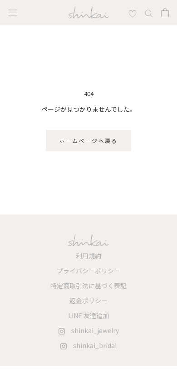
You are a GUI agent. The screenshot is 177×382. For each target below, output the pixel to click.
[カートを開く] (165, 12)
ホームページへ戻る (88, 140)
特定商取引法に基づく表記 (88, 285)
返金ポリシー (88, 300)
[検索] (132, 13)
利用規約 (88, 255)
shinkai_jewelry (92, 330)
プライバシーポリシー (88, 270)
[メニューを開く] (12, 12)
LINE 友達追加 (88, 315)
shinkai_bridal (92, 345)
